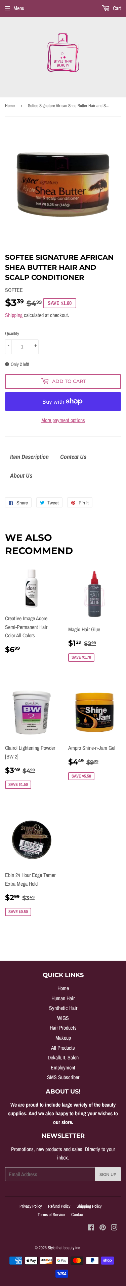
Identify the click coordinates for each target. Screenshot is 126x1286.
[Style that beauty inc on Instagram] (114, 1228)
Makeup (63, 1037)
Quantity (12, 333)
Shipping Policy (89, 1206)
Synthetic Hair (63, 1008)
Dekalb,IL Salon (63, 1057)
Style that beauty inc (64, 1248)
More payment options (63, 420)
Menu (18, 8)
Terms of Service (51, 1214)
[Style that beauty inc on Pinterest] (102, 1228)
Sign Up (108, 1174)
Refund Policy (59, 1206)
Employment (63, 1067)
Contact (77, 1214)
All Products (63, 1047)
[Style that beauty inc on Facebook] (90, 1228)
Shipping (14, 315)
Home (10, 105)
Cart (116, 8)
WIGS (63, 1018)
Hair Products (63, 1027)
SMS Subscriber (63, 1077)
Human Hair (63, 998)
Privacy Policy (30, 1206)
